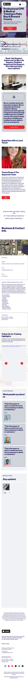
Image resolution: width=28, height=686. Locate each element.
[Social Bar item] (5, 666)
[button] (20, 4)
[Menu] (23, 4)
